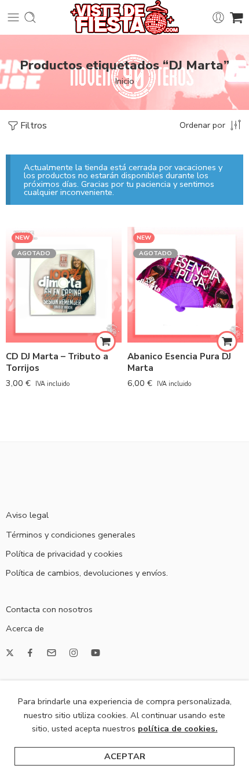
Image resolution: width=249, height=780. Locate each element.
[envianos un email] (51, 652)
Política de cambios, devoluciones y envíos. (87, 573)
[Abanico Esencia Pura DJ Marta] (185, 285)
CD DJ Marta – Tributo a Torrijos (57, 362)
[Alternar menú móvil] (13, 17)
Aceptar (124, 756)
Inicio (124, 81)
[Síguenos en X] (10, 653)
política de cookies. (178, 728)
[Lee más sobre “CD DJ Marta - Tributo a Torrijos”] (105, 341)
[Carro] (236, 17)
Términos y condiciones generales (71, 534)
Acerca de (25, 628)
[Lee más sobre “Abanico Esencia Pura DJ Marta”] (227, 341)
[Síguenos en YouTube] (95, 652)
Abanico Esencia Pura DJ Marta (179, 362)
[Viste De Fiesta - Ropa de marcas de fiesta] (124, 17)
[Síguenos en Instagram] (73, 652)
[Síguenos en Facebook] (30, 652)
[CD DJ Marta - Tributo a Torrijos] (64, 285)
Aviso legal (27, 515)
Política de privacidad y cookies (64, 554)
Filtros (33, 125)
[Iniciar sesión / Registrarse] (218, 17)
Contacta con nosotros (49, 609)
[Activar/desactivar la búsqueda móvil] (30, 17)
